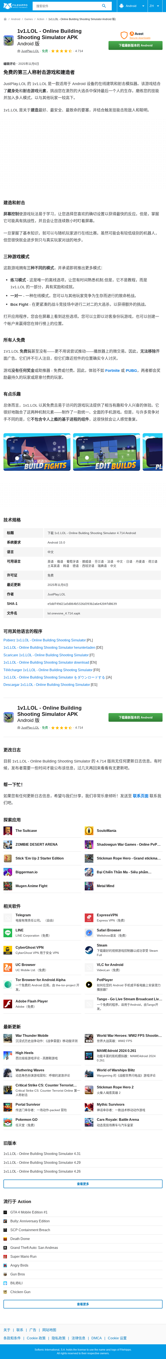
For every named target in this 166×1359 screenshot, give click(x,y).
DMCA (96, 1338)
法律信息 (78, 1338)
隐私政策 (58, 1338)
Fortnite (112, 370)
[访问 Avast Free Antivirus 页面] (136, 35)
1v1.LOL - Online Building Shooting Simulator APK (49, 37)
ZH (152, 6)
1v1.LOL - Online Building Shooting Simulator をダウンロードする (54, 677)
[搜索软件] (104, 6)
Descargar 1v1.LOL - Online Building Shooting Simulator (46, 685)
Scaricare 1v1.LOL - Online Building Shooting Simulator (46, 655)
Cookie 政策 (36, 1338)
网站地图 (49, 1330)
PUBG (131, 370)
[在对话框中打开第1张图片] (106, 452)
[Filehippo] (15, 6)
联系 (19, 1330)
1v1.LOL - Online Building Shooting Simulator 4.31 (42, 1154)
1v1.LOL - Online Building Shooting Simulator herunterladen (49, 647)
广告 (32, 1330)
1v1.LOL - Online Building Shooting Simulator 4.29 (42, 1162)
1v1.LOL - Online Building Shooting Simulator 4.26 (42, 1171)
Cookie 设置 (117, 1338)
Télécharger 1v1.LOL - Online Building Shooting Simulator (48, 670)
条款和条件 (12, 1338)
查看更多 (83, 1184)
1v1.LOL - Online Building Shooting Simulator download (46, 662)
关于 (6, 1330)
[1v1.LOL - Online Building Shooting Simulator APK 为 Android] (8, 40)
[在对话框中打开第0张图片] (36, 452)
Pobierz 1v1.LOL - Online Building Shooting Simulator (44, 640)
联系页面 (140, 796)
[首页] (5, 19)
